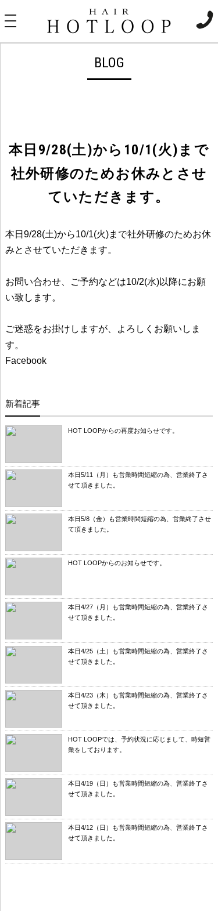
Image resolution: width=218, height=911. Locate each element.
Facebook (26, 361)
